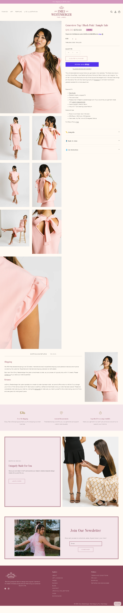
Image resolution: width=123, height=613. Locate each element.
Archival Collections (60, 590)
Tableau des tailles (74, 42)
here (77, 122)
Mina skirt (97, 80)
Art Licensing (57, 578)
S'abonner (86, 549)
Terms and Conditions (99, 575)
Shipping (94, 580)
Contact (55, 588)
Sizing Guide (57, 596)
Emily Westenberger (84, 603)
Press (54, 580)
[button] (111, 12)
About (54, 575)
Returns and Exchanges (100, 583)
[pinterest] (5, 589)
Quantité (69, 49)
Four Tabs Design (102, 603)
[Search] (111, 12)
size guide (38, 389)
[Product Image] (31, 67)
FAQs (54, 593)
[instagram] (8, 589)
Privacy (94, 578)
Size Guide (72, 93)
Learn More (16, 481)
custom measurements (78, 102)
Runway (55, 583)
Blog (54, 585)
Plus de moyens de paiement (82, 68)
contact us (8, 374)
